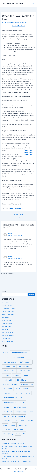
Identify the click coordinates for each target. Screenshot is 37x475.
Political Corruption (7, 332)
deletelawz (7, 393)
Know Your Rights (18, 416)
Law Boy (7, 421)
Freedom (7, 407)
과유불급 (10, 234)
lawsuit (15, 421)
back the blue (8, 380)
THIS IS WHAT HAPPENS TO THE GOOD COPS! (16, 461)
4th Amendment (25, 362)
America (6, 375)
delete (25, 389)
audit (26, 375)
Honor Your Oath (20, 407)
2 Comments (6, 22)
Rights (13, 425)
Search (4, 291)
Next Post (19, 218)
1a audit (5, 352)
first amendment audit (13, 398)
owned (5, 425)
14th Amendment (25, 371)
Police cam (5, 329)
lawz (22, 421)
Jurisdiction (5, 317)
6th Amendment (25, 366)
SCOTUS (7, 429)
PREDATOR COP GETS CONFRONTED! (13, 443)
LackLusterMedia (7, 323)
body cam (6, 384)
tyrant (18, 434)
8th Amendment (9, 371)
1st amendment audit (20, 353)
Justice (6, 416)
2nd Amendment (10, 362)
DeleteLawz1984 (7, 306)
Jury (31, 412)
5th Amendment (9, 366)
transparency (8, 434)
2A (28, 357)
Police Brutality (6, 326)
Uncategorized (6, 338)
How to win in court (8, 311)
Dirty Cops (19, 393)
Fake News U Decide (8, 309)
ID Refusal (8, 412)
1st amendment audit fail (14, 357)
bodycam (15, 384)
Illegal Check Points (8, 314)
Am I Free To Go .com (12, 3)
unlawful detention (7, 341)
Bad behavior (6, 303)
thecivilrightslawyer (8, 335)
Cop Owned (8, 389)
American (16, 375)
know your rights (7, 320)
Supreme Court (18, 429)
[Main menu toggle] (33, 4)
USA (24, 434)
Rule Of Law (23, 425)
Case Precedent (27, 384)
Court (18, 389)
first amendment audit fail (14, 403)
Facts (28, 393)
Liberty (30, 421)
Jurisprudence (21, 412)
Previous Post (18, 214)
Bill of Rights (21, 380)
